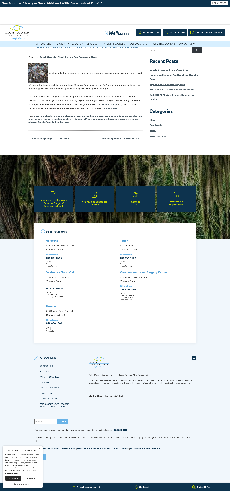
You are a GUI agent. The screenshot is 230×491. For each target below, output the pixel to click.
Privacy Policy (68, 448)
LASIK (60, 44)
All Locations (138, 44)
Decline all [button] (31, 478)
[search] (62, 421)
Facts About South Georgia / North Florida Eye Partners (55, 405)
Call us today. (110, 108)
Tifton (124, 240)
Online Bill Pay (177, 32)
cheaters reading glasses (59, 116)
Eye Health (156, 125)
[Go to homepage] (17, 33)
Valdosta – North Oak (60, 272)
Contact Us (185, 44)
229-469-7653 (128, 289)
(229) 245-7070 (54, 288)
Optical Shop (109, 104)
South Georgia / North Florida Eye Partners (64, 57)
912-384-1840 (54, 323)
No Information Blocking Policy (146, 448)
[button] (22, 484)
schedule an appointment (209, 32)
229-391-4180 (128, 257)
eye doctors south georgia (54, 119)
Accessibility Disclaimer (47, 448)
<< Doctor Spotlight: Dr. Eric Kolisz (51, 138)
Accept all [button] (13, 478)
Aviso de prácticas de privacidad (94, 448)
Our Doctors (43, 44)
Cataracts (74, 44)
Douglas (51, 306)
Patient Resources (114, 44)
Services (92, 44)
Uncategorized (158, 135)
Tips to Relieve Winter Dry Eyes (167, 84)
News (94, 57)
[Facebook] (194, 358)
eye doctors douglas (116, 116)
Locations (45, 382)
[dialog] (23, 467)
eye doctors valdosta (103, 119)
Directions (52, 255)
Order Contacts (150, 32)
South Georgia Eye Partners (53, 122)
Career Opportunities (51, 388)
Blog (152, 120)
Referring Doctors (164, 44)
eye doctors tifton (80, 119)
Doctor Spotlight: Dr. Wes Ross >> (121, 138)
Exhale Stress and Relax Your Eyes (169, 70)
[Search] (197, 50)
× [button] (40, 449)
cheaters (39, 116)
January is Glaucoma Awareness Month (172, 89)
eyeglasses (122, 119)
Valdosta (52, 240)
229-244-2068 (54, 257)
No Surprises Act (120, 448)
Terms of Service (49, 399)
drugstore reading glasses (89, 116)
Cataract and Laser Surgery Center (143, 272)
